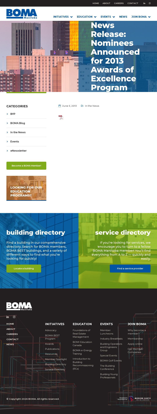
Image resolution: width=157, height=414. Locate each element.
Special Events (108, 355)
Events (14, 141)
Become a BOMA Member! (26, 165)
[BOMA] (22, 14)
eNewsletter (18, 150)
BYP (12, 114)
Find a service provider (130, 268)
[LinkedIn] (144, 3)
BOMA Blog (17, 123)
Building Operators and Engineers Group (111, 347)
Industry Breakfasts (111, 338)
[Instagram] (150, 3)
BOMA (32, 398)
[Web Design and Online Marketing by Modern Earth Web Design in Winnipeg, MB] (134, 398)
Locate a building (24, 268)
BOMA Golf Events (111, 360)
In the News (18, 132)
